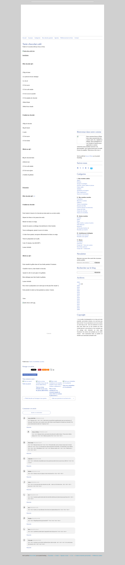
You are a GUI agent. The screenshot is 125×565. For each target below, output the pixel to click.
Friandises (80, 199)
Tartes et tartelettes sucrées (36, 361)
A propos (30, 38)
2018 (78, 294)
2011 (78, 306)
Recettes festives (83, 228)
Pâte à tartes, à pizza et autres (85, 223)
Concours (79, 243)
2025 (78, 285)
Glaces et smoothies (82, 212)
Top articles (50, 555)
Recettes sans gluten (82, 236)
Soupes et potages (82, 183)
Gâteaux (79, 202)
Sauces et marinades (82, 194)
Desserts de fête (81, 206)
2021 (78, 289)
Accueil (24, 38)
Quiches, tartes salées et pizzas (85, 185)
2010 (78, 307)
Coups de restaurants (83, 248)
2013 (78, 302)
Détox (78, 219)
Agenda (57, 38)
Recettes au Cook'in (82, 229)
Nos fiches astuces (82, 246)
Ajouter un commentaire (36, 412)
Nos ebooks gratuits (47, 38)
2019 (78, 292)
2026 (78, 282)
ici (34, 196)
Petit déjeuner (80, 224)
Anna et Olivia (89, 156)
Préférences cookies (97, 555)
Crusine (79, 217)
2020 (78, 290)
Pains (78, 221)
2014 (78, 301)
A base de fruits (81, 209)
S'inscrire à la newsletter (29, 374)
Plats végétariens (81, 192)
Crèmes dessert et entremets (85, 207)
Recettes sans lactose (83, 235)
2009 (78, 309)
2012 (78, 304)
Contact (77, 38)
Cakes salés (80, 187)
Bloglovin (91, 168)
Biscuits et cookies (82, 200)
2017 (78, 296)
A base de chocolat (82, 211)
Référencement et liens (66, 38)
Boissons (79, 226)
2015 (78, 299)
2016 (78, 297)
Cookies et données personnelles (83, 555)
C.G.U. (72, 555)
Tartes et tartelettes (82, 204)
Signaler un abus (65, 555)
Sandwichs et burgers (83, 190)
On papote (80, 241)
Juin (80, 284)
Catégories (37, 38)
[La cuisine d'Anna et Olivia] (81, 140)
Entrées (79, 182)
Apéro (78, 180)
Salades (79, 188)
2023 (78, 287)
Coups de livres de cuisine (85, 245)
